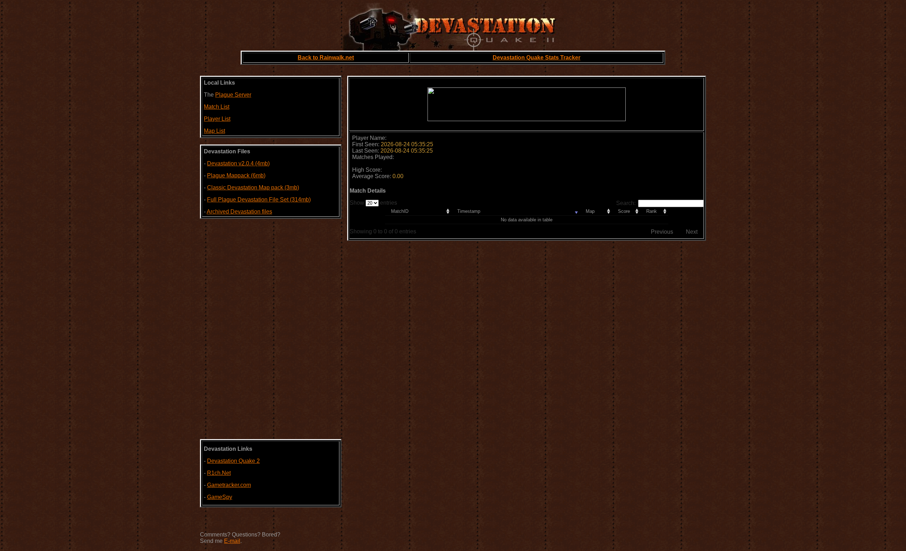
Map (590, 211)
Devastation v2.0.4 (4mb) (238, 163)
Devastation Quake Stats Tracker (536, 58)
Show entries (373, 203)
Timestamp (468, 211)
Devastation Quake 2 (233, 461)
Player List (217, 119)
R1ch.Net (219, 473)
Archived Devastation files (239, 212)
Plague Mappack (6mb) (236, 175)
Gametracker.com (229, 485)
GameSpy (219, 497)
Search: (626, 203)
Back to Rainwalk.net (326, 58)
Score (624, 211)
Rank (651, 211)
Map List (214, 131)
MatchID (399, 211)
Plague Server (233, 95)
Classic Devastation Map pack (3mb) (253, 187)
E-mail (232, 541)
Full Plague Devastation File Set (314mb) (259, 200)
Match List (216, 107)
